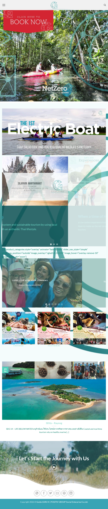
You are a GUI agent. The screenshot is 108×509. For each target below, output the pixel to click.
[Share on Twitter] (51, 493)
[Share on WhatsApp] (37, 493)
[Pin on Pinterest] (64, 493)
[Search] (105, 5)
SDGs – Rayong (54, 423)
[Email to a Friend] (57, 493)
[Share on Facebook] (44, 493)
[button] (3, 5)
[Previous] (5, 56)
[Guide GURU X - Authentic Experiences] (54, 5)
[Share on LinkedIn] (71, 493)
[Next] (102, 56)
